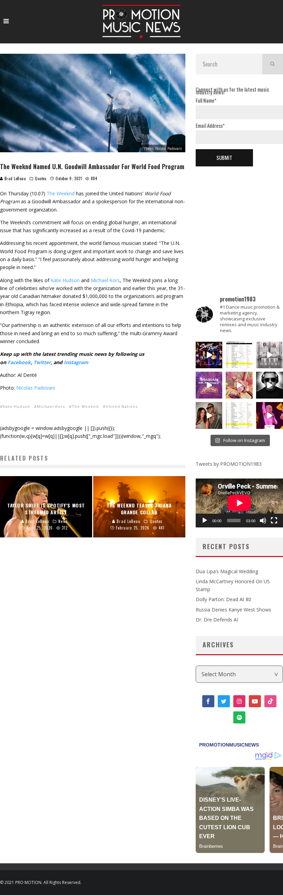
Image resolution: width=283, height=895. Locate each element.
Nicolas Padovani (35, 387)
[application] (239, 503)
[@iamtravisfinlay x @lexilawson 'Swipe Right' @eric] (209, 415)
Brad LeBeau (14, 178)
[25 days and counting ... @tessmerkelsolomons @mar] (269, 355)
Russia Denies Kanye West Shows (233, 609)
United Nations (122, 406)
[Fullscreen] (274, 520)
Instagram (76, 362)
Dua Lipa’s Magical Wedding (227, 571)
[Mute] (263, 520)
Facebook (19, 362)
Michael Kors (105, 280)
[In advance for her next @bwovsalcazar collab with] (269, 415)
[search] (272, 64)
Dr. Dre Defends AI (217, 619)
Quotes (41, 178)
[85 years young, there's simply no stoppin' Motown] (239, 415)
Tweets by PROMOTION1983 (229, 464)
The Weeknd (61, 193)
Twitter (42, 362)
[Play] (204, 520)
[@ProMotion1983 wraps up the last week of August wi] (209, 355)
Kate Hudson (65, 280)
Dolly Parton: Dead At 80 (223, 599)
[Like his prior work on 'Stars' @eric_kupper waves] (239, 385)
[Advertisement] (239, 220)
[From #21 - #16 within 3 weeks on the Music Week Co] (239, 355)
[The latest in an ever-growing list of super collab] (269, 385)
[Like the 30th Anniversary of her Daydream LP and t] (209, 385)
